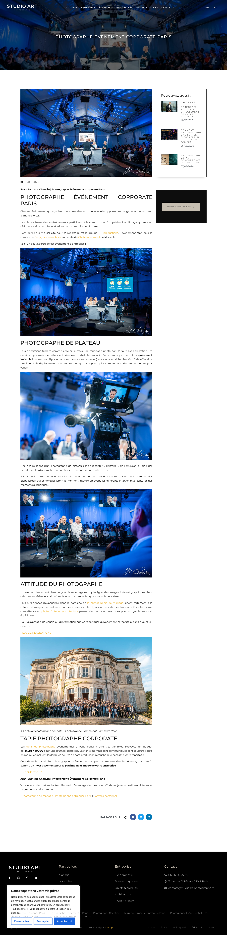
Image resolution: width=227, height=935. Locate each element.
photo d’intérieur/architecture (59, 611)
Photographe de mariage (37, 795)
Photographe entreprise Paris (73, 795)
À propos (106, 7)
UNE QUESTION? (31, 772)
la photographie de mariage (105, 602)
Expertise (88, 7)
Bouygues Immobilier (48, 237)
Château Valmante (90, 237)
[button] (133, 817)
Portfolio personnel (105, 795)
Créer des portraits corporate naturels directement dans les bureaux (190, 109)
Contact (168, 7)
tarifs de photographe (40, 746)
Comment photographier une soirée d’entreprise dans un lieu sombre (192, 136)
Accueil (71, 7)
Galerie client (147, 7)
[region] (43, 906)
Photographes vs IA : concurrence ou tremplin (191, 159)
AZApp (109, 927)
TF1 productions (108, 232)
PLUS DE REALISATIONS (35, 632)
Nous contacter (179, 206)
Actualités (124, 7)
